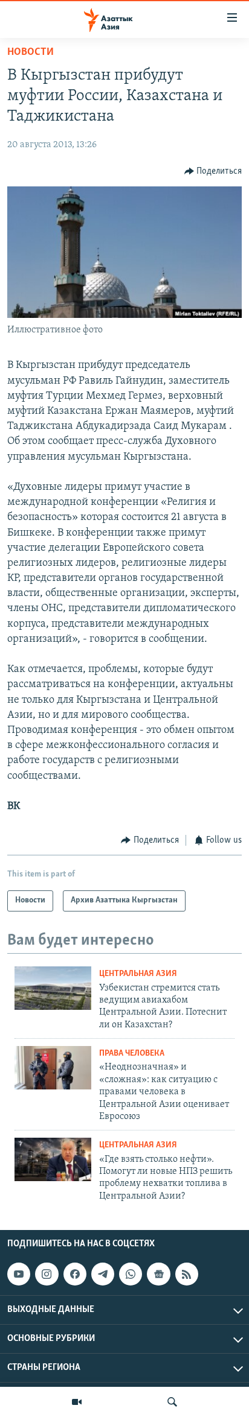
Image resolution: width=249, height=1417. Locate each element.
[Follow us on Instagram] (46, 1274)
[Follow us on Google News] (158, 1274)
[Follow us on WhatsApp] (130, 1274)
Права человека (131, 1053)
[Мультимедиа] (77, 1402)
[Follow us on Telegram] (102, 1274)
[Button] (213, 171)
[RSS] (186, 1274)
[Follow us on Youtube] (18, 1274)
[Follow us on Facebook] (74, 1274)
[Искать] (172, 1402)
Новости (30, 52)
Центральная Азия (138, 973)
